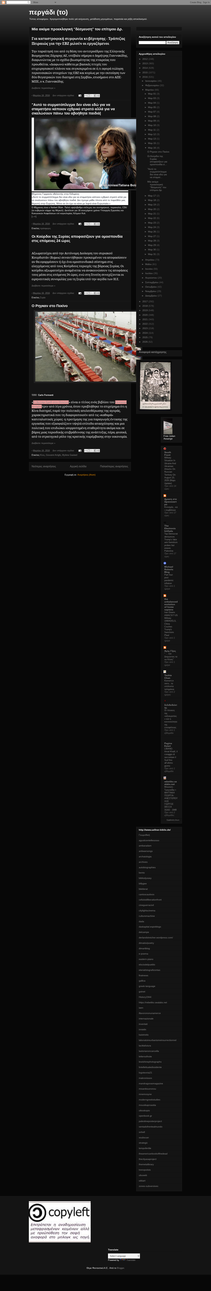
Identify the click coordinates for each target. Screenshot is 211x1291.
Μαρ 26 (152, 231)
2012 (145, 59)
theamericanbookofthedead (153, 1153)
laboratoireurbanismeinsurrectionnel (157, 1040)
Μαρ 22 (152, 218)
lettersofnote (145, 1056)
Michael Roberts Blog (168, 569)
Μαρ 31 (152, 254)
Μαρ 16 (152, 147)
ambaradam (145, 845)
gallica (142, 980)
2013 (145, 63)
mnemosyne (145, 1094)
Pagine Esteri (168, 744)
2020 (145, 315)
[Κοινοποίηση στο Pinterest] (98, 95)
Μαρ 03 (152, 98)
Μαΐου (148, 264)
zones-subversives (148, 1186)
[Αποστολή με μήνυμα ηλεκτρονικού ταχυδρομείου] (85, 95)
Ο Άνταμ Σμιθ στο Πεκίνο (51, 402)
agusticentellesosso (149, 840)
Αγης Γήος (170, 651)
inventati (143, 1024)
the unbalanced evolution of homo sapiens (171, 604)
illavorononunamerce (150, 1013)
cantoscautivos (146, 894)
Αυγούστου (151, 277)
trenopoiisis (145, 1169)
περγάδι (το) (48, 12)
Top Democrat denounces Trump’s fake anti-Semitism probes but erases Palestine (171, 542)
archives (143, 862)
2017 (145, 301)
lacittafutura (145, 1045)
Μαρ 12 (152, 134)
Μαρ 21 (152, 213)
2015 (145, 72)
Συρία (42, 297)
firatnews (143, 975)
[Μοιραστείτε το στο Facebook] (95, 95)
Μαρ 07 (152, 111)
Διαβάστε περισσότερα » (43, 88)
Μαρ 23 (152, 222)
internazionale (146, 1018)
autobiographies (147, 867)
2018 (145, 306)
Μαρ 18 (152, 200)
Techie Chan (168, 676)
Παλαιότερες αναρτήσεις (114, 466)
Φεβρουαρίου (152, 85)
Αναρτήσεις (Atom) (86, 475)
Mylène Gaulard (69, 455)
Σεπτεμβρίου (152, 282)
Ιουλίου (149, 273)
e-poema (143, 953)
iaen (141, 1007)
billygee (143, 883)
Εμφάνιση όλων (173, 820)
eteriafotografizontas (149, 970)
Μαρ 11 (152, 129)
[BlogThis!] (88, 95)
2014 (145, 68)
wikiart (142, 1180)
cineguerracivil (146, 905)
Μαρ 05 (152, 107)
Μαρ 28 (152, 240)
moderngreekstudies (149, 1099)
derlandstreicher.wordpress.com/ (156, 937)
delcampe (144, 932)
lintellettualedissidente (150, 1067)
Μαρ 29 (152, 245)
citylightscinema (147, 910)
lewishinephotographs (150, 1061)
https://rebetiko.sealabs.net (153, 1002)
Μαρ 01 (152, 93)
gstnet (142, 991)
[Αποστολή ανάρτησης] (79, 95)
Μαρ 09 (152, 120)
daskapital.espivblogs (150, 926)
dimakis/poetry (146, 943)
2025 (145, 337)
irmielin (142, 1029)
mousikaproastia (147, 1105)
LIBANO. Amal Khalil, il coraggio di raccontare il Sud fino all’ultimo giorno (171, 757)
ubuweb (143, 1175)
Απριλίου (150, 259)
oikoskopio (144, 1110)
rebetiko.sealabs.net (170, 783)
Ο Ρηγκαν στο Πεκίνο (50, 306)
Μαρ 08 (152, 116)
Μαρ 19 (152, 204)
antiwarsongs (146, 851)
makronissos (145, 1078)
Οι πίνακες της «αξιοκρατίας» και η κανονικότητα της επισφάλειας (170, 719)
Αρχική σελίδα (78, 466)
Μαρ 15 (152, 143)
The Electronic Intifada (170, 528)
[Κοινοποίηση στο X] (92, 95)
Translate (130, 1260)
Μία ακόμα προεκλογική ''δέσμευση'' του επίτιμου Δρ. (77, 29)
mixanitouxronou (147, 1088)
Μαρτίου (150, 89)
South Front (167, 453)
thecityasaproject (147, 1159)
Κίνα (42, 455)
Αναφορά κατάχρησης (152, 352)
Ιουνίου (149, 268)
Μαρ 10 (152, 125)
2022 (145, 324)
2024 (145, 333)
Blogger (120, 1268)
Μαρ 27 (152, 236)
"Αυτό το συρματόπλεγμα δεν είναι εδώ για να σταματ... (157, 173)
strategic (143, 1142)
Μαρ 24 (152, 227)
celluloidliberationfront (150, 899)
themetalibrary (146, 1164)
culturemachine (147, 916)
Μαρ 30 (152, 249)
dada (141, 921)
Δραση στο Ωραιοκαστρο (170, 502)
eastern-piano (146, 959)
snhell (142, 1132)
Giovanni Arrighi (53, 455)
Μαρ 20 (152, 209)
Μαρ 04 (152, 102)
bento (142, 872)
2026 (145, 341)
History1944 (145, 997)
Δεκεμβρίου (151, 295)
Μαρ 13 (152, 138)
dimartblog (144, 948)
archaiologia (145, 856)
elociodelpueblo (147, 964)
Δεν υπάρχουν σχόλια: (64, 95)
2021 (145, 319)
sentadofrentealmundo (150, 1126)
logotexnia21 (145, 1072)
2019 (145, 310)
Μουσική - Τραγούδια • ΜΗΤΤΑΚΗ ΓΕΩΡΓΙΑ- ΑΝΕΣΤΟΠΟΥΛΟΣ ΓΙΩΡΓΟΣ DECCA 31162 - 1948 (171, 798)
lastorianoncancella (149, 1051)
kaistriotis (144, 1034)
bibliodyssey (145, 878)
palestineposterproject (150, 1121)
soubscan (144, 1137)
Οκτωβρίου (151, 286)
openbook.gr (145, 1115)
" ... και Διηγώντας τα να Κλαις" (170, 656)
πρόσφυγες (45, 228)
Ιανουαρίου (151, 81)
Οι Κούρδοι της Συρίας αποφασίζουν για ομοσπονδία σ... (157, 160)
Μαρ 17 (152, 195)
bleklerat (143, 889)
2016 (145, 77)
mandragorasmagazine (151, 1083)
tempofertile (145, 1148)
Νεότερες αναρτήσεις (44, 466)
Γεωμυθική (144, 835)
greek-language (147, 986)
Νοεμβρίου (151, 291)
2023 (145, 328)
